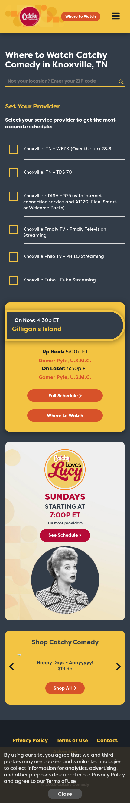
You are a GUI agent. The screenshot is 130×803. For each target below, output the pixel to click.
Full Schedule (63, 396)
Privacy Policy (30, 740)
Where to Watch (80, 16)
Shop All (63, 688)
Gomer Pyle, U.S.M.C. (65, 360)
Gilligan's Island (37, 329)
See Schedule (63, 536)
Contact (107, 740)
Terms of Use (72, 740)
